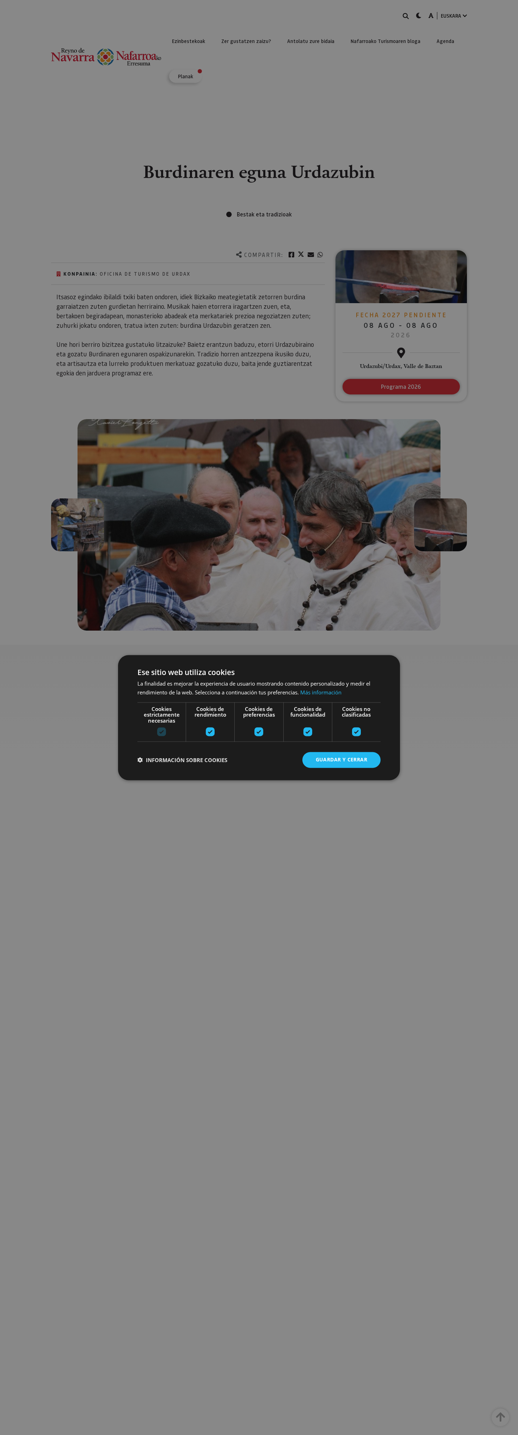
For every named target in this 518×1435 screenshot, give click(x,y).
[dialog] (259, 717)
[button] (182, 760)
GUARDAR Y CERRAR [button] (341, 759)
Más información (320, 692)
